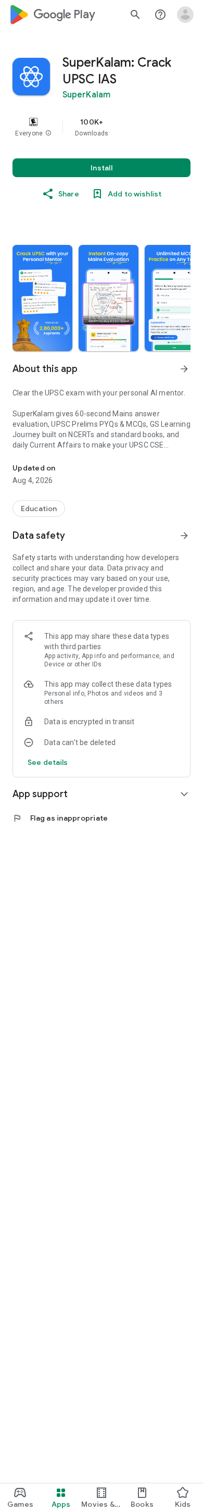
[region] (101, 127)
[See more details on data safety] (47, 762)
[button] (48, 133)
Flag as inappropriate (60, 818)
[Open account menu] (185, 14)
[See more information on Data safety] (184, 535)
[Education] (38, 508)
